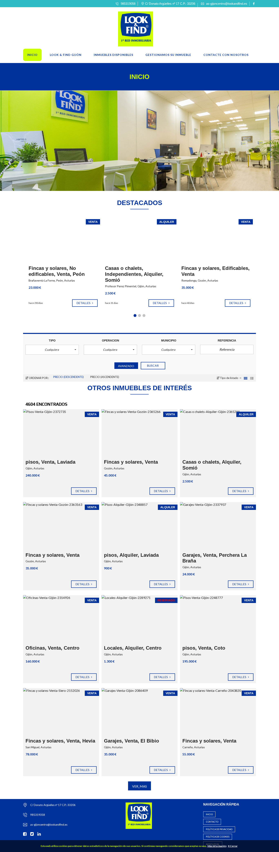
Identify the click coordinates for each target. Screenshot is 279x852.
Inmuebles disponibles (113, 54)
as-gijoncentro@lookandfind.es (48, 824)
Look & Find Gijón (65, 54)
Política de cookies (217, 836)
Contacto (212, 821)
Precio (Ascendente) (104, 377)
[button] (52, 350)
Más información (217, 845)
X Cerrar (233, 845)
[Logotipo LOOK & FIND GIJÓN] (135, 28)
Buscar (153, 365)
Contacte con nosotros (226, 54)
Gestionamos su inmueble (168, 54)
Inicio (32, 54)
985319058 (37, 814)
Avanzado (126, 366)
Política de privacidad (219, 829)
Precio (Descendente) (68, 377)
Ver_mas (139, 786)
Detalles (84, 303)
